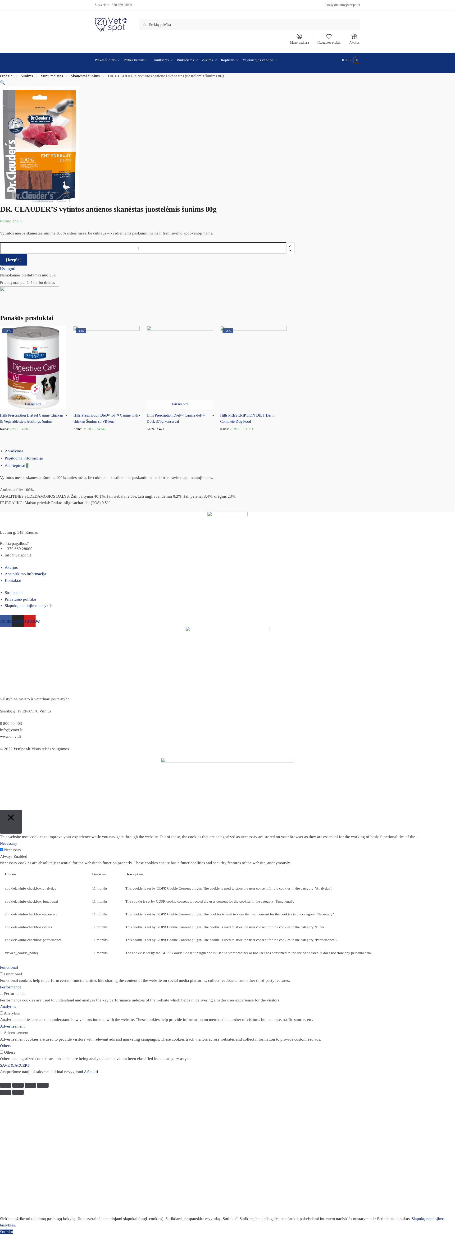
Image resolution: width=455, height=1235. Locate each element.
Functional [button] (9, 967)
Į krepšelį (14, 259)
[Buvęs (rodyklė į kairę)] (5, 1092)
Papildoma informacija (24, 458)
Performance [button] (10, 987)
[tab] (230, 451)
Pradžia (6, 76)
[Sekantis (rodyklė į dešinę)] (18, 1092)
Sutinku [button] (6, 1232)
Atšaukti (91, 1072)
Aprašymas (14, 451)
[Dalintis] (18, 1085)
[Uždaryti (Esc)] (5, 1085)
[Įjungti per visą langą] (30, 1085)
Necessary (12, 850)
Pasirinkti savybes (33, 436)
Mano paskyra (299, 42)
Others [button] (5, 1045)
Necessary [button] (8, 843)
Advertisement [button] (12, 1026)
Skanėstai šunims (85, 76)
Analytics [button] (8, 1006)
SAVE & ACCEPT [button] (14, 1065)
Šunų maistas (52, 76)
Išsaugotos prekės (329, 42)
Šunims (27, 76)
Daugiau (180, 436)
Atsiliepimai (16, 465)
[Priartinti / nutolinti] (42, 1085)
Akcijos (354, 42)
